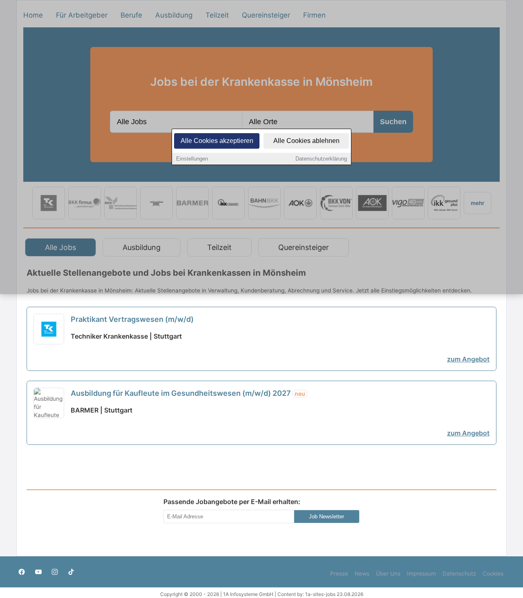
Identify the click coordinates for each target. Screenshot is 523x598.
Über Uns (388, 573)
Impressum (421, 573)
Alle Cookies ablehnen (306, 140)
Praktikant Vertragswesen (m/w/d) (132, 319)
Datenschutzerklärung (321, 159)
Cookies (493, 573)
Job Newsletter (326, 516)
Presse (339, 573)
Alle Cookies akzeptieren (217, 140)
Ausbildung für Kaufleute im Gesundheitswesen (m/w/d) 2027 (188, 393)
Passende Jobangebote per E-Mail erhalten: (231, 502)
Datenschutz (459, 573)
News (362, 573)
